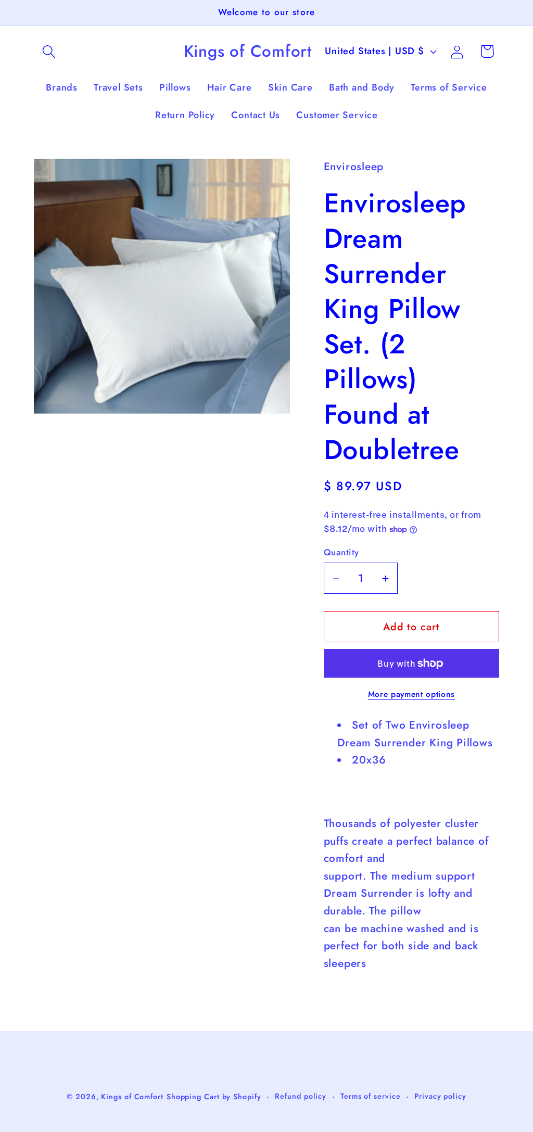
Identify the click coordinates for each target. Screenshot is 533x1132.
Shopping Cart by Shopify (214, 1096)
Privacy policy (440, 1096)
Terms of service (370, 1096)
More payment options (411, 694)
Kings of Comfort (132, 1096)
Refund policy (300, 1096)
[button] (49, 51)
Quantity (341, 552)
